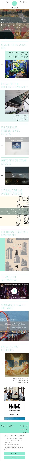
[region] (14, 447)
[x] (21, 2)
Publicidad (24, 429)
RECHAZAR (14, 457)
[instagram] (27, 2)
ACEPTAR (14, 453)
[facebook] (24, 2)
